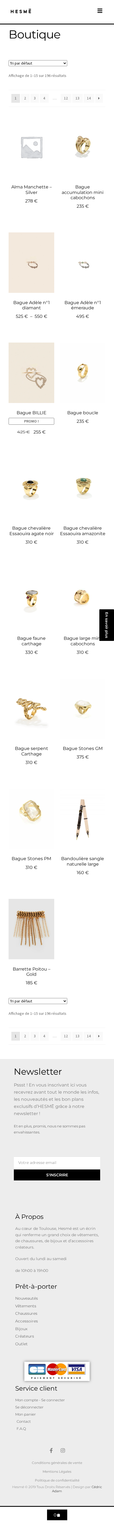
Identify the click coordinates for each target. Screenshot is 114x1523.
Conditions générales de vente (57, 1463)
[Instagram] (62, 1450)
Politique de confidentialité (57, 1480)
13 (77, 98)
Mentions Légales (57, 1471)
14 (89, 98)
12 (66, 98)
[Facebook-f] (51, 1450)
